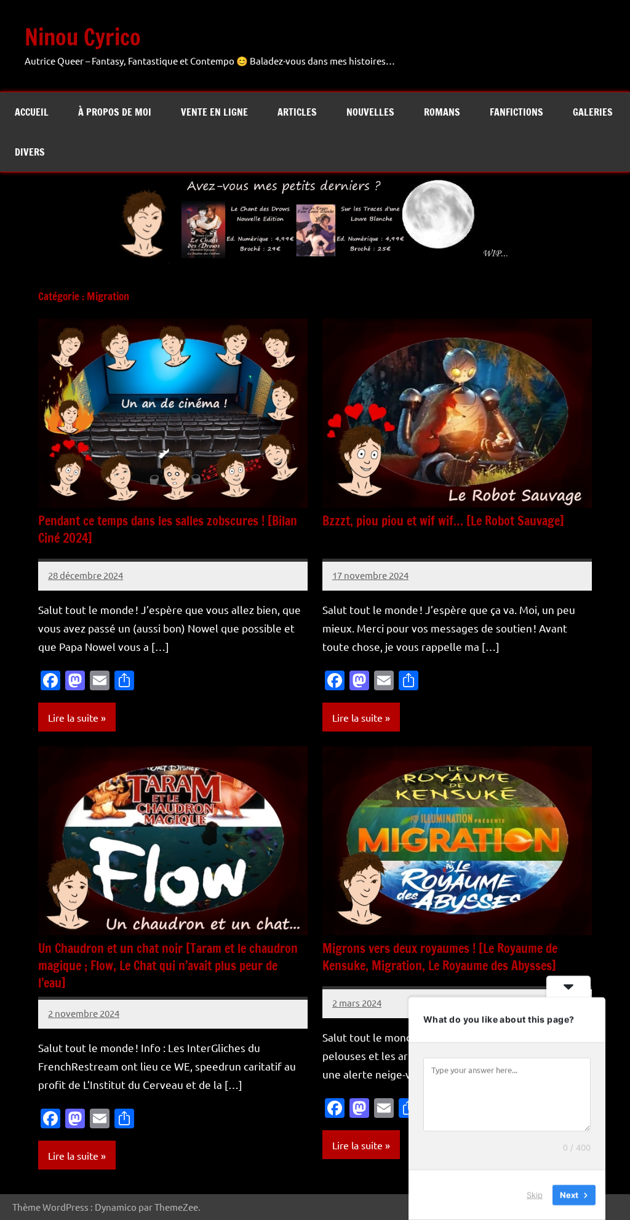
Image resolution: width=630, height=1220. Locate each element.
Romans (442, 112)
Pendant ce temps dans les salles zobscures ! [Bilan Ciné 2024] (167, 529)
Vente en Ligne (214, 112)
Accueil (32, 112)
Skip (535, 1195)
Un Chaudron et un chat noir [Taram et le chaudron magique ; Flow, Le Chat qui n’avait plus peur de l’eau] (168, 965)
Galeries (593, 112)
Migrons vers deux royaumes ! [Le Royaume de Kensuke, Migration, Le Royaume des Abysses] (439, 957)
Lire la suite (73, 717)
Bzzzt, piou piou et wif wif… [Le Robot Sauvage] (443, 521)
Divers (30, 152)
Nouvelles (370, 112)
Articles (297, 112)
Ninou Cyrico (83, 37)
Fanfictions (516, 112)
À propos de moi (114, 112)
